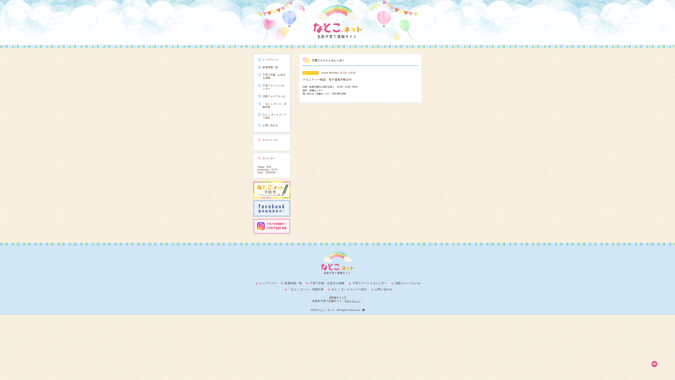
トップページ (270, 59)
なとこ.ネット (327, 310)
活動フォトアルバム (274, 96)
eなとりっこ (352, 300)
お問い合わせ (270, 125)
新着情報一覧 (270, 67)
